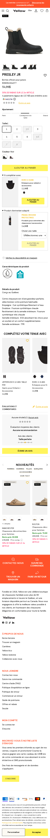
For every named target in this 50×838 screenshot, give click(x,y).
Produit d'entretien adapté (16, 210)
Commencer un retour (12, 696)
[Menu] (3, 11)
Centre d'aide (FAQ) (11, 683)
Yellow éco (7, 650)
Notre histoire (8, 638)
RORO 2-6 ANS (28, 180)
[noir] (4, 157)
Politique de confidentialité (12, 823)
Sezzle (5, 708)
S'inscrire (6, 728)
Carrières (6, 646)
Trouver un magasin (11, 642)
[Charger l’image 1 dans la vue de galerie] (23, 37)
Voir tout (25, 476)
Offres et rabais (9, 704)
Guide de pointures (11, 700)
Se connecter (8, 724)
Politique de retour (10, 692)
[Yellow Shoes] (19, 10)
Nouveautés (25, 465)
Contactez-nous (10, 675)
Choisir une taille (29, 231)
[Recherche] (9, 11)
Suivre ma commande (12, 679)
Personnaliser (14, 832)
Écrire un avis (24, 103)
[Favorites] (41, 11)
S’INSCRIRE (10, 779)
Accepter (36, 832)
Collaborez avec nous (12, 659)
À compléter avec (12, 175)
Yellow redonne (9, 655)
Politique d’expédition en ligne (16, 687)
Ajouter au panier (25, 168)
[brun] (11, 157)
